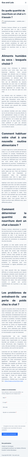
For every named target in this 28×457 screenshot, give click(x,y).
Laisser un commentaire (9, 434)
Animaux (4, 22)
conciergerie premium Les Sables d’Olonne (14, 448)
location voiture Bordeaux (9, 450)
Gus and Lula (8, 2)
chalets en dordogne (7, 446)
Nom (4, 397)
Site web (5, 407)
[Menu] (25, 2)
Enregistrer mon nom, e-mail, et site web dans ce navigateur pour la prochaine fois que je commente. (13, 428)
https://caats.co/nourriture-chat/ (14, 381)
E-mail (5, 402)
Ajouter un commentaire (9, 412)
